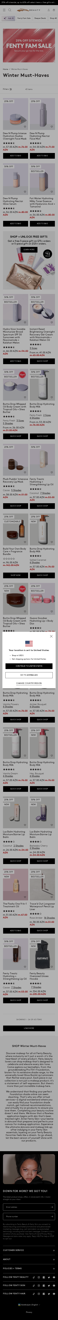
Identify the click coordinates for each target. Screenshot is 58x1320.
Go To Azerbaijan (29, 675)
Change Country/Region (29, 683)
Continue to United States (29, 666)
